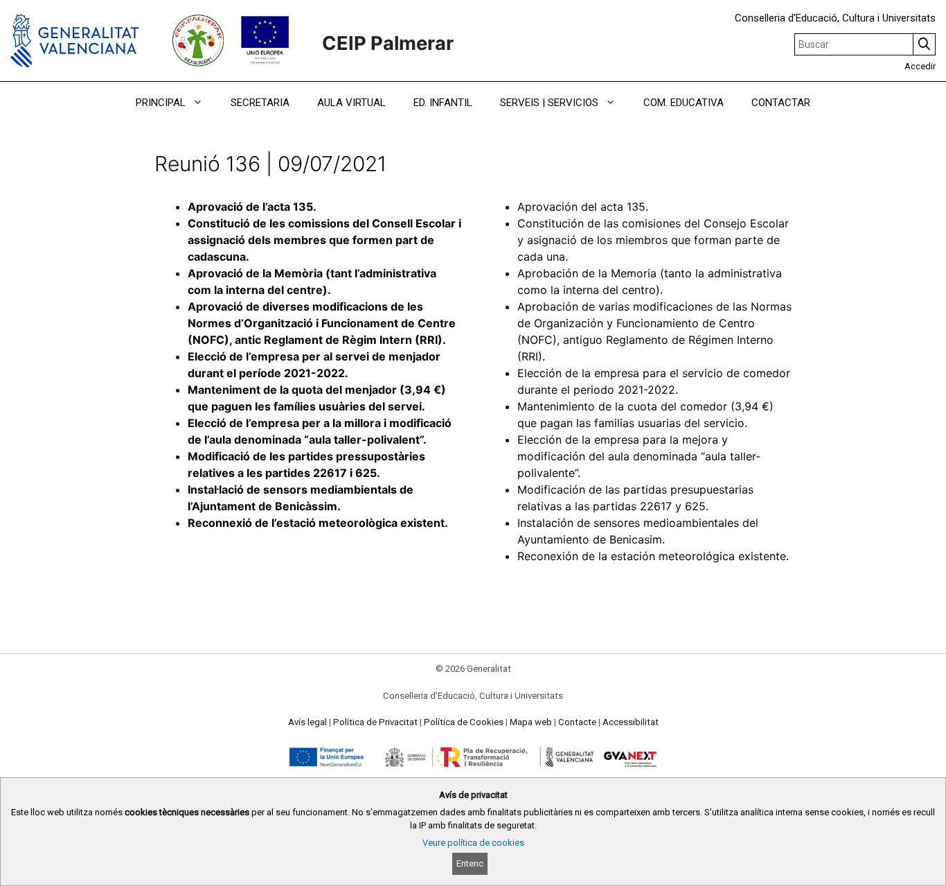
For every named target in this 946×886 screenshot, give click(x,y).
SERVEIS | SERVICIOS (549, 102)
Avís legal (307, 722)
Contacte (577, 722)
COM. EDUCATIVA (683, 102)
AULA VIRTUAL (351, 102)
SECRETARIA (260, 102)
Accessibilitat (631, 722)
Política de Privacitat (375, 722)
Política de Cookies (463, 722)
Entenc (469, 863)
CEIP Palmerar (388, 43)
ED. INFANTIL (442, 102)
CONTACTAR (780, 102)
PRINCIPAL (161, 102)
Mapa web (531, 722)
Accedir (920, 66)
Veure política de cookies (473, 842)
